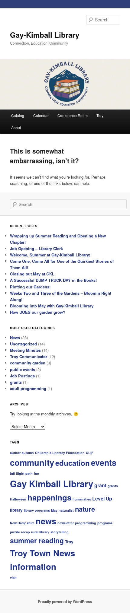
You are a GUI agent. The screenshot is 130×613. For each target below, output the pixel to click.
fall (12, 473)
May (54, 510)
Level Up (102, 498)
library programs (37, 510)
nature (85, 509)
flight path (24, 473)
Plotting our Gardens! (30, 287)
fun (36, 473)
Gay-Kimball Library (44, 35)
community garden (27, 363)
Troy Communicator (28, 356)
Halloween (18, 499)
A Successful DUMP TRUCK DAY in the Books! (53, 280)
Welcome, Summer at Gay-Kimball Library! (50, 255)
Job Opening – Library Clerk (36, 248)
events (103, 462)
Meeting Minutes (25, 350)
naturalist (66, 510)
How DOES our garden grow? (37, 312)
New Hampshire (22, 523)
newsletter (65, 523)
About (16, 127)
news (46, 521)
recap (25, 532)
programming (85, 523)
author (15, 452)
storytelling (59, 532)
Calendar (41, 115)
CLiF (89, 452)
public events (22, 369)
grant (100, 485)
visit (13, 577)
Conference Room (72, 115)
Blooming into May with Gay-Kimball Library (51, 306)
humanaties (82, 499)
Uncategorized (23, 344)
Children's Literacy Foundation (60, 452)
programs (104, 523)
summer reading (37, 540)
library (16, 510)
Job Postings (22, 376)
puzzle (15, 532)
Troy (99, 115)
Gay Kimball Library (51, 483)
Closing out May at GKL (32, 274)
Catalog (17, 115)
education (72, 463)
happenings (49, 497)
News (15, 337)
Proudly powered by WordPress (65, 601)
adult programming (28, 388)
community (32, 462)
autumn (28, 452)
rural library (40, 532)
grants (16, 382)
